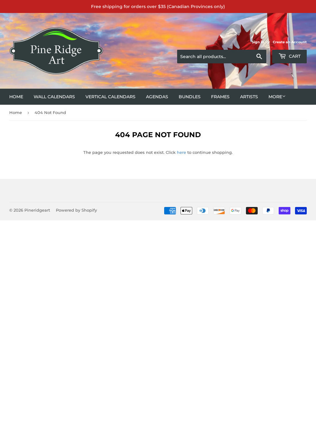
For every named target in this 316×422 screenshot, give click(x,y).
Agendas (157, 96)
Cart (294, 56)
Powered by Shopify (76, 210)
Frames (220, 96)
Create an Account (290, 42)
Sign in (258, 42)
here (181, 152)
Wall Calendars (54, 96)
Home (16, 96)
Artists (249, 96)
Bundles (190, 96)
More (275, 96)
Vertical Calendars (110, 96)
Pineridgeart (37, 210)
